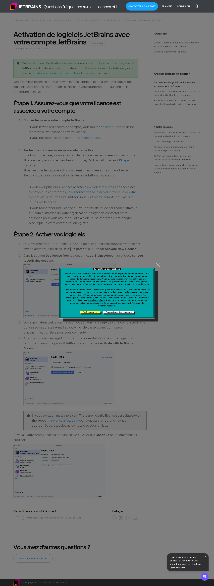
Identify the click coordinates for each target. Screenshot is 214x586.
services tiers (96, 300)
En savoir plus (141, 284)
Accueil (25, 6)
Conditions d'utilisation (122, 297)
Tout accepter (90, 312)
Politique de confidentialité (82, 297)
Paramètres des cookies (119, 312)
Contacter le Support (141, 6)
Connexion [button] (183, 6)
